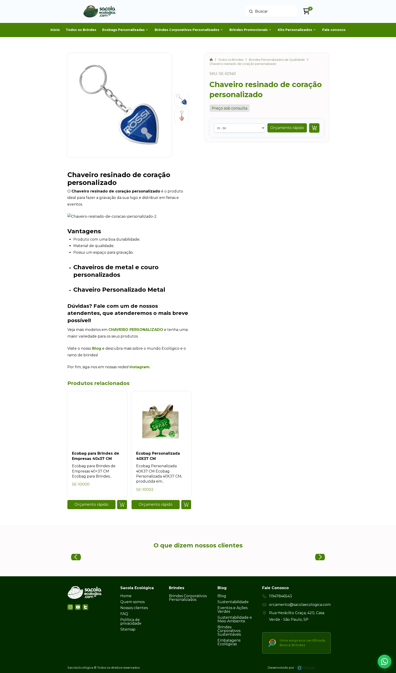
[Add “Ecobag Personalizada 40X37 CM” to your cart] (186, 504)
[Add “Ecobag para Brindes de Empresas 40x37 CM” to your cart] (122, 504)
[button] (287, 127)
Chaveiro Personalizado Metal (119, 289)
